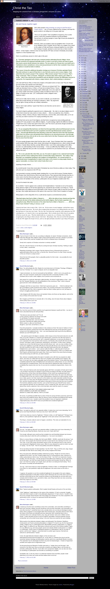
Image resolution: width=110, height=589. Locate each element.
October (84, 96)
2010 (82, 158)
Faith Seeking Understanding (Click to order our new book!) (85, 27)
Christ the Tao (22, 8)
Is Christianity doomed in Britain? (88, 137)
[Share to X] (47, 225)
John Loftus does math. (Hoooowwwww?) (82, 218)
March (84, 111)
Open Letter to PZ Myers (81, 270)
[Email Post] (41, 225)
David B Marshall (25, 266)
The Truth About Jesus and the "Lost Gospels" (86, 37)
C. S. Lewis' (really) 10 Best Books (82, 284)
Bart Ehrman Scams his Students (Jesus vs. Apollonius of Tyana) (82, 254)
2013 (82, 87)
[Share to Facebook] (49, 225)
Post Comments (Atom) (29, 571)
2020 (82, 71)
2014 (82, 85)
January (84, 153)
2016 (82, 80)
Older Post (71, 568)
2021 (82, 69)
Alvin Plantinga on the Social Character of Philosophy (88, 124)
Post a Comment (22, 560)
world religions (28, 227)
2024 (82, 62)
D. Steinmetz (83, 326)
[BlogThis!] (46, 225)
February (85, 114)
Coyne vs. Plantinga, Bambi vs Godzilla (87, 120)
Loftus (22, 227)
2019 (82, 73)
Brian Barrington (25, 234)
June (83, 105)
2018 (82, 76)
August (84, 100)
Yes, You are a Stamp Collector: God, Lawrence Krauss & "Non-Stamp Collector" (81, 180)
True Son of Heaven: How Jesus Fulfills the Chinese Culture (86, 45)
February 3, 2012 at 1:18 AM (27, 302)
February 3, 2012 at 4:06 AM (27, 422)
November (85, 93)
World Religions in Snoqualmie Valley (87, 116)
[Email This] (44, 225)
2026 (82, 58)
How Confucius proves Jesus (81, 199)
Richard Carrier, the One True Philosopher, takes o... (87, 142)
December (85, 91)
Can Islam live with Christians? (87, 129)
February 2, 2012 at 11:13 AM (28, 260)
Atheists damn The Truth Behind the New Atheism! (82, 228)
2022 (82, 67)
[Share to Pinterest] (51, 225)
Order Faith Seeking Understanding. (84, 34)
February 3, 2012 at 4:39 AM (27, 481)
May (83, 107)
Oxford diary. (85, 146)
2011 (82, 156)
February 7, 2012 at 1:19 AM (27, 499)
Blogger (72, 584)
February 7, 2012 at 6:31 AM (27, 557)
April (83, 109)
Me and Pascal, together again (26, 24)
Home (18, 17)
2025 (82, 60)
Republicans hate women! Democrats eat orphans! (88, 133)
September (85, 98)
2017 (82, 78)
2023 (82, 64)
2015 (82, 82)
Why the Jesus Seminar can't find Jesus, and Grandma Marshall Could (86, 50)
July (83, 102)
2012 (82, 89)
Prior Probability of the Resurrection (82, 209)
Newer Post (20, 568)
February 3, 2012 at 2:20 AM (27, 402)
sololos (60, 584)
